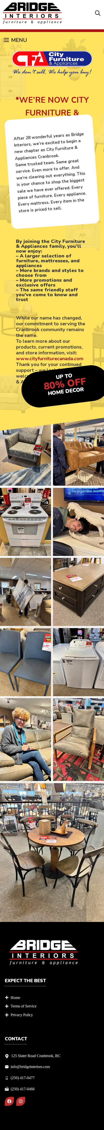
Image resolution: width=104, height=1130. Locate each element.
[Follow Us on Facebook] (9, 1101)
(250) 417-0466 (23, 1089)
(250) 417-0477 (23, 1078)
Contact (16, 1039)
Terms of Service (24, 1006)
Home (15, 998)
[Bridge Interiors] (32, 13)
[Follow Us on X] (20, 1101)
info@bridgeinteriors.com (30, 1067)
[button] (97, 13)
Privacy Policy (22, 1015)
